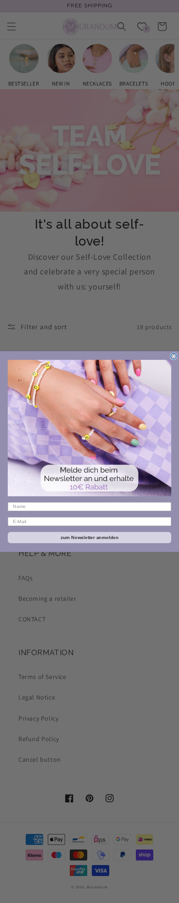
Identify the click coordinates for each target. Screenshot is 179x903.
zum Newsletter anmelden (90, 537)
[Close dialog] (174, 356)
